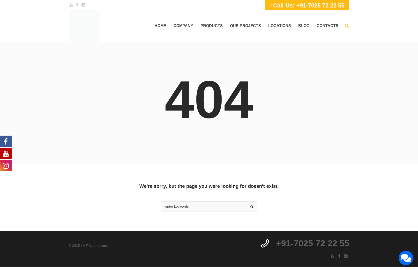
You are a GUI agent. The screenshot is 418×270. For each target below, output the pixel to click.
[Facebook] (77, 5)
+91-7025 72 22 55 (312, 243)
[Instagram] (83, 5)
